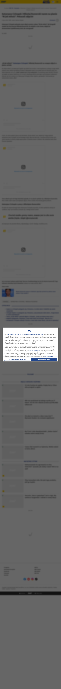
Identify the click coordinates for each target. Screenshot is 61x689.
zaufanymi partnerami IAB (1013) (16, 334)
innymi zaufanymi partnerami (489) (34, 334)
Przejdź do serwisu (44, 359)
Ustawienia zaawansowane (17, 359)
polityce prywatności (34, 350)
